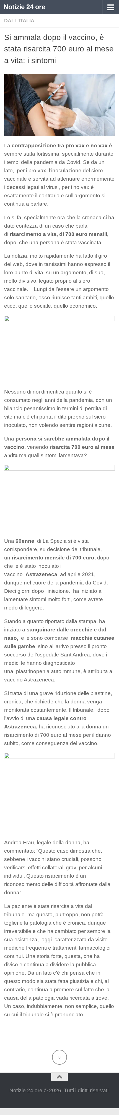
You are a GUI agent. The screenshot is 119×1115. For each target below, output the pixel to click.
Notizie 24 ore (24, 7)
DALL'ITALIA (19, 20)
